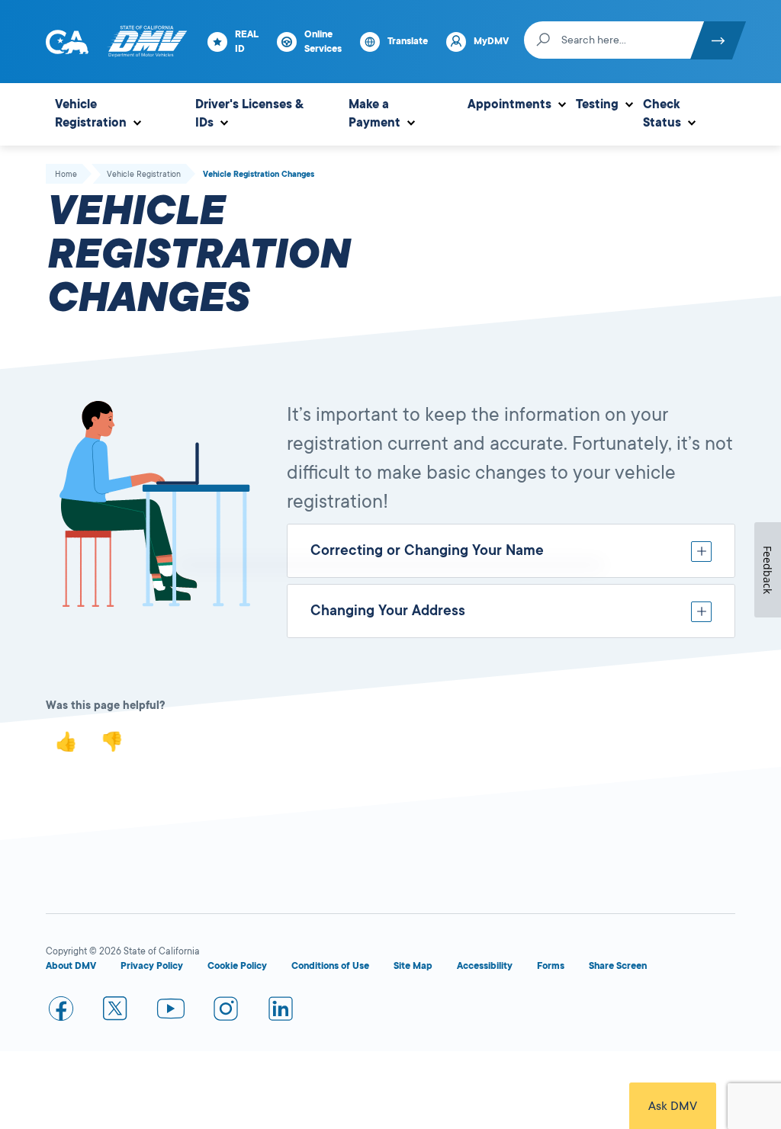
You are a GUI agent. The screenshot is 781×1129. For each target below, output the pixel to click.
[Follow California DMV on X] (116, 1011)
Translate (407, 41)
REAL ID (247, 41)
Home (66, 174)
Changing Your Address (387, 610)
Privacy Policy (152, 966)
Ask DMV (672, 1106)
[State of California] (67, 42)
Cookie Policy (237, 966)
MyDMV (491, 41)
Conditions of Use (330, 966)
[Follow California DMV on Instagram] (226, 1011)
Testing (597, 104)
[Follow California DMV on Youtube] (171, 1011)
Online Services (323, 41)
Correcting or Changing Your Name (427, 550)
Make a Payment (374, 114)
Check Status (662, 114)
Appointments (509, 104)
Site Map (413, 966)
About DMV (71, 966)
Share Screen (618, 966)
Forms (550, 966)
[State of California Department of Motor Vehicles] (147, 42)
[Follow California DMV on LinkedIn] (280, 1011)
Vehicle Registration (91, 114)
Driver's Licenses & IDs (249, 114)
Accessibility (485, 966)
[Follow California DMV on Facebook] (61, 1011)
